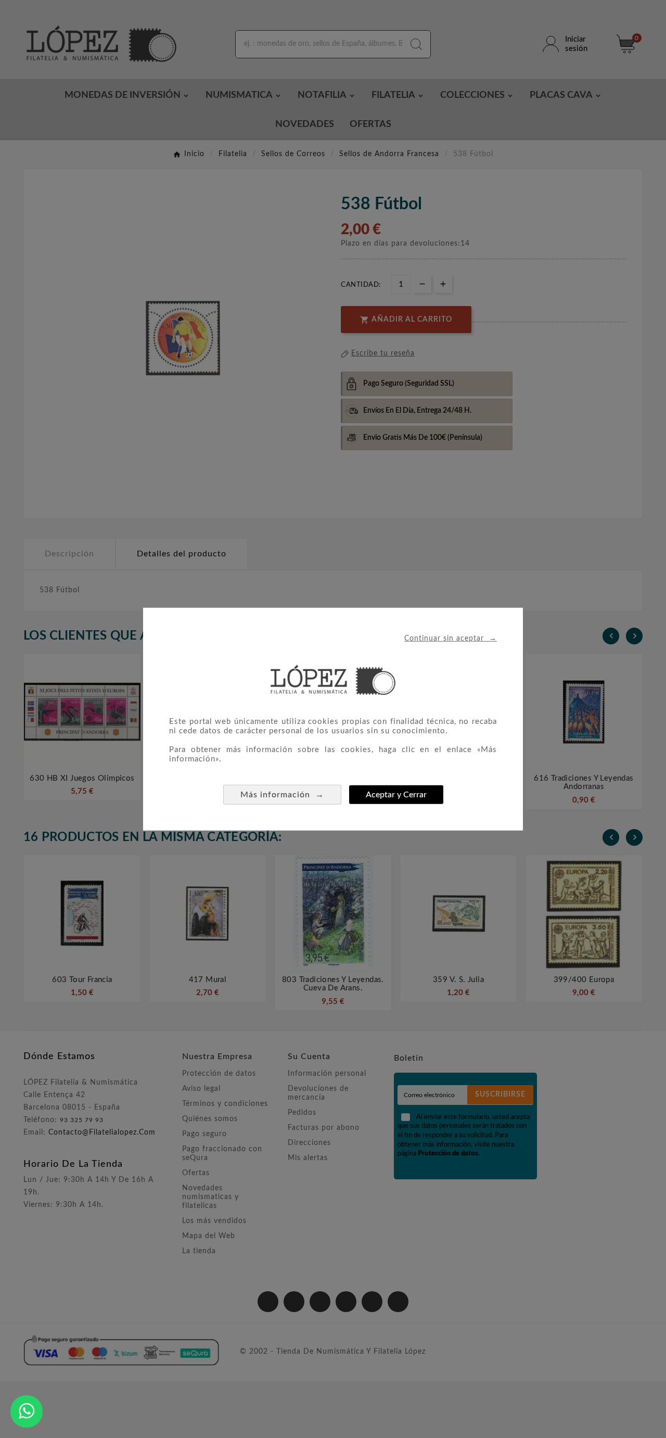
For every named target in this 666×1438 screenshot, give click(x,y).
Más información (282, 794)
